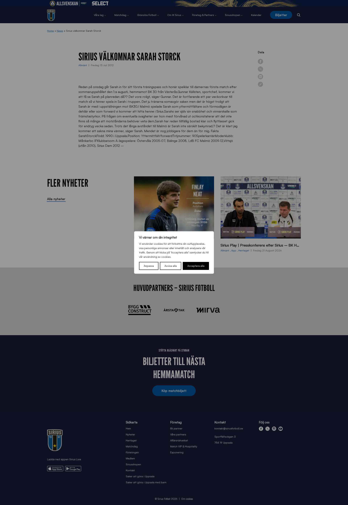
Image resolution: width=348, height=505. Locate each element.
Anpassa (149, 265)
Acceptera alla (195, 265)
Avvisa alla (171, 265)
